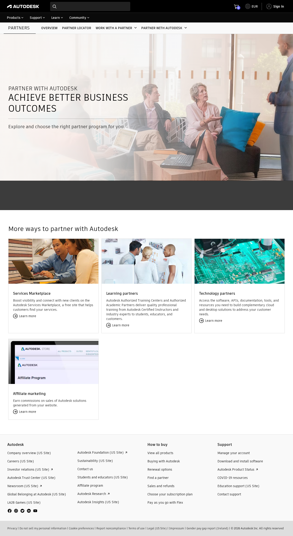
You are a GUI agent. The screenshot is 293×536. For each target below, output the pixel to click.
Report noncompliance (111, 528)
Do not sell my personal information (42, 528)
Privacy (12, 528)
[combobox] (90, 6)
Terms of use (136, 528)
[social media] (22, 511)
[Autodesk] (23, 6)
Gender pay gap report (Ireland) (207, 528)
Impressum (176, 528)
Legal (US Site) (157, 528)
